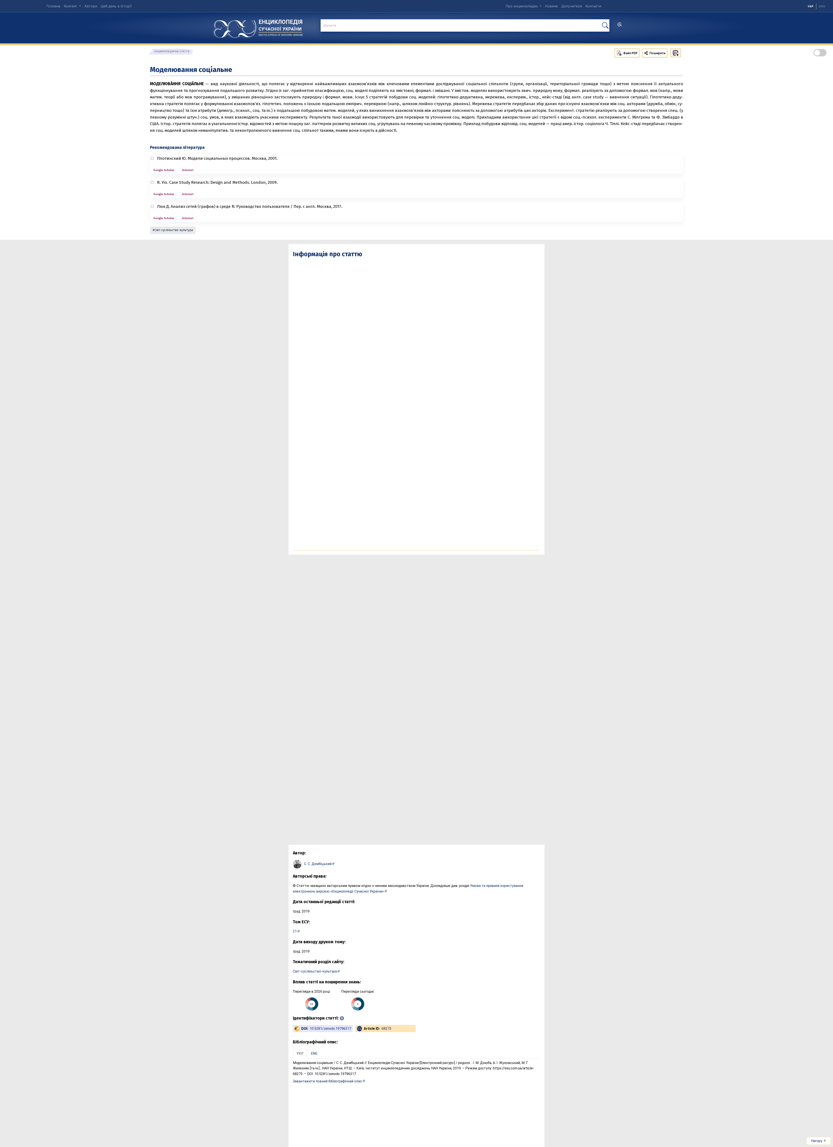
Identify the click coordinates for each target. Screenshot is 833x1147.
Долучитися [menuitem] (571, 6)
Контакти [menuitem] (593, 6)
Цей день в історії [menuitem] (116, 6)
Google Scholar (163, 170)
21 (295, 931)
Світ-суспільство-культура (173, 230)
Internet (187, 170)
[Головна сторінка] (235, 27)
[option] (822, 6)
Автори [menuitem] (90, 6)
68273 (386, 1028)
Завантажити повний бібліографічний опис (327, 1081)
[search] (619, 26)
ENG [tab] (314, 1053)
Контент (71, 6)
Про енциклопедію (522, 6)
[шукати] (605, 25)
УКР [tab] (300, 1053)
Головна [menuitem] (53, 6)
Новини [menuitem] (551, 6)
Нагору (817, 1141)
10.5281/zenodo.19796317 (330, 1028)
